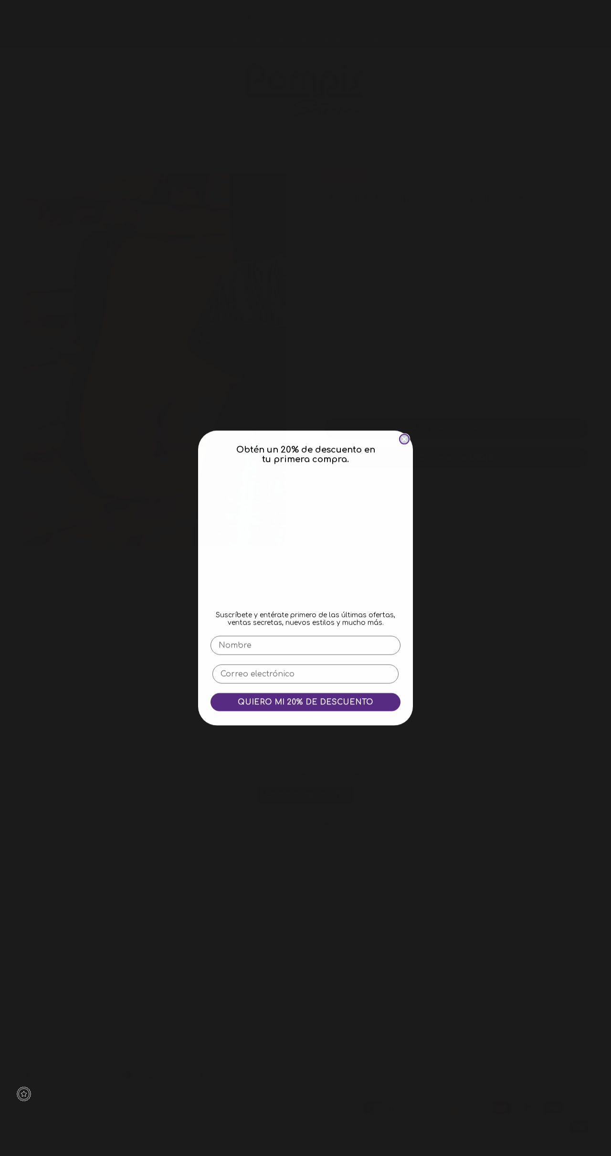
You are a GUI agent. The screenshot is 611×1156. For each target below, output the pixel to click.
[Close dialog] (404, 439)
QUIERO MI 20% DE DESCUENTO (305, 702)
